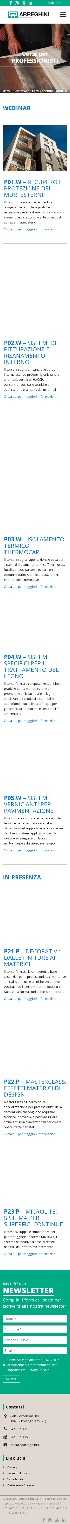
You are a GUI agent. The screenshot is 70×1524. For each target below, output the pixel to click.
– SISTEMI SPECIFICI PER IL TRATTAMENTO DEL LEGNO (31, 666)
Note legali (15, 1479)
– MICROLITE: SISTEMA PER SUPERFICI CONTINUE (33, 1217)
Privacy (12, 1467)
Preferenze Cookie (20, 1485)
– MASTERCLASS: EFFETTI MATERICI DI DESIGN (35, 1088)
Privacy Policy (37, 1370)
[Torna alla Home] (28, 14)
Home (7, 91)
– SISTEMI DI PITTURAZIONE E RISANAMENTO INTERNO (30, 352)
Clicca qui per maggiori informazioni (30, 229)
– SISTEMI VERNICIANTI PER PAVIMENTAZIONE (28, 804)
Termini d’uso (17, 1473)
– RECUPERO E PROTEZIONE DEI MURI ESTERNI (33, 188)
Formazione (21, 91)
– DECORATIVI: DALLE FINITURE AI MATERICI (32, 957)
